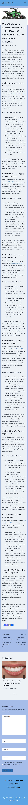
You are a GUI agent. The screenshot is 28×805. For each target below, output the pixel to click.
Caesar (5, 45)
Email (5, 749)
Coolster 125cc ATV (8, 182)
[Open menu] (25, 3)
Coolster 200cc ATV (17, 349)
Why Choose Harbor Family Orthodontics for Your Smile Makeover (12, 683)
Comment (6, 716)
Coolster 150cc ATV (17, 263)
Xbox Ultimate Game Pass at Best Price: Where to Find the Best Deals (7, 641)
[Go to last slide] (4, 677)
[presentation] (14, 669)
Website (5, 758)
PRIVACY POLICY (14, 787)
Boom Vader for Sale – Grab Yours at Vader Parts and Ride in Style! (21, 639)
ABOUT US (8, 780)
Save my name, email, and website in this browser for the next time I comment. (14, 764)
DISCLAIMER (14, 784)
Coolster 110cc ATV (19, 94)
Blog (3, 21)
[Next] (24, 677)
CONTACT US (18, 780)
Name (5, 741)
